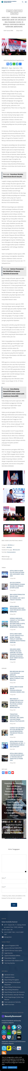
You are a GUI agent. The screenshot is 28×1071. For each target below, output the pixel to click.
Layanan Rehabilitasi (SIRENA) (12, 955)
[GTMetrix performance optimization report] (4, 1048)
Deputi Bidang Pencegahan (11, 979)
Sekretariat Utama (9, 974)
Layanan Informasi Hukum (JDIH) (13, 950)
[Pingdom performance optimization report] (9, 1048)
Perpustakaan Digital (9, 958)
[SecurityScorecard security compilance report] (11, 1016)
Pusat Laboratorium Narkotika (12, 1002)
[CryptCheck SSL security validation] (19, 1032)
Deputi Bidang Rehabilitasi (11, 989)
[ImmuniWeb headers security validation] (14, 1037)
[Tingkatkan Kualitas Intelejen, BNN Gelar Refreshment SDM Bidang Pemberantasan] (14, 829)
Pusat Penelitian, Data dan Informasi (14, 994)
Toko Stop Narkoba (9, 963)
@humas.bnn (16, 549)
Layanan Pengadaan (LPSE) (11, 945)
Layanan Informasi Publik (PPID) (13, 948)
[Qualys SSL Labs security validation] (4, 1037)
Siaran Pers (14, 13)
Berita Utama (18, 11)
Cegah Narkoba (8, 953)
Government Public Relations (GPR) (13, 960)
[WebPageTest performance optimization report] (14, 1048)
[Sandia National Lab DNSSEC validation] (4, 1032)
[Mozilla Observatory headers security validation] (19, 1037)
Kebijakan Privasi (12, 1067)
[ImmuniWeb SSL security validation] (14, 1032)
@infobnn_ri (11, 545)
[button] (26, 2)
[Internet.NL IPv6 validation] (14, 1027)
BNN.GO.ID (5, 68)
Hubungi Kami (8, 937)
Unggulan (9, 11)
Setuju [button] (4, 1067)
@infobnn (9, 547)
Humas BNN (9, 30)
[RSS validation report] (4, 1053)
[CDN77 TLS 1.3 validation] (9, 1032)
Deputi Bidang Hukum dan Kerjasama (14, 992)
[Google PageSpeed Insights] (19, 1048)
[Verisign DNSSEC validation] (19, 1027)
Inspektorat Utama (9, 977)
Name (4, 878)
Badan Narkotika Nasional (9, 922)
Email (4, 887)
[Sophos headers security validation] (9, 1037)
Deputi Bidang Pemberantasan (12, 987)
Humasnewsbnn (11, 552)
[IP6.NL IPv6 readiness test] (9, 1027)
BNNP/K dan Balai (9, 1004)
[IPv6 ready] (4, 1027)
